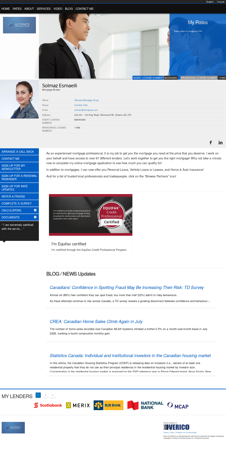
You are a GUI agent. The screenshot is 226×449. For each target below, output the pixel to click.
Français (220, 1)
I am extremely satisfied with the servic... (17, 227)
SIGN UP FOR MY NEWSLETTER (13, 167)
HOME (5, 8)
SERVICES (44, 8)
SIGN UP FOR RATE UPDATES (15, 187)
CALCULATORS (11, 210)
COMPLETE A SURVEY (17, 203)
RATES (17, 8)
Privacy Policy (168, 432)
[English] (209, 1)
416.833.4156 (81, 105)
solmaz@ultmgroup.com (86, 109)
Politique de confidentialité (186, 432)
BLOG (69, 8)
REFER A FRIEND (13, 196)
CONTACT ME (85, 8)
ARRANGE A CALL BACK (18, 152)
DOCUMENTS (11, 217)
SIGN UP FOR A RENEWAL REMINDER (19, 177)
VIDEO (57, 8)
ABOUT (29, 8)
